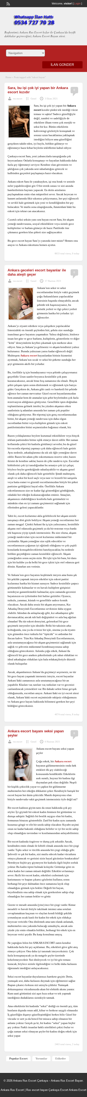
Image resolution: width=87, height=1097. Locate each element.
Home (8, 77)
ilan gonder (62, 64)
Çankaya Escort (58, 1090)
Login (77, 3)
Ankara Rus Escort (12, 1090)
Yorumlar (41, 1058)
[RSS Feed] (8, 3)
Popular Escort (18, 1058)
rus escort (17, 98)
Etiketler (60, 1058)
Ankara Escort (77, 1090)
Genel (33, 98)
